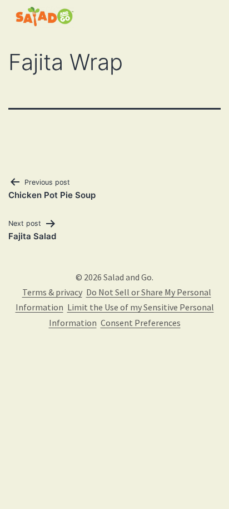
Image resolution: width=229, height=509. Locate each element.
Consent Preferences (141, 322)
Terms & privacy (52, 292)
